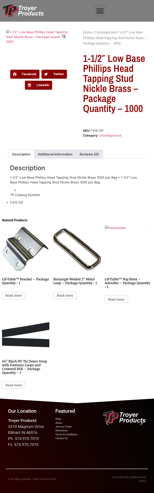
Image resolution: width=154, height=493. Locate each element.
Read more (13, 295)
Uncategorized (106, 32)
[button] (100, 11)
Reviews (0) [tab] (89, 154)
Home (87, 32)
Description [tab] (21, 154)
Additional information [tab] (55, 154)
